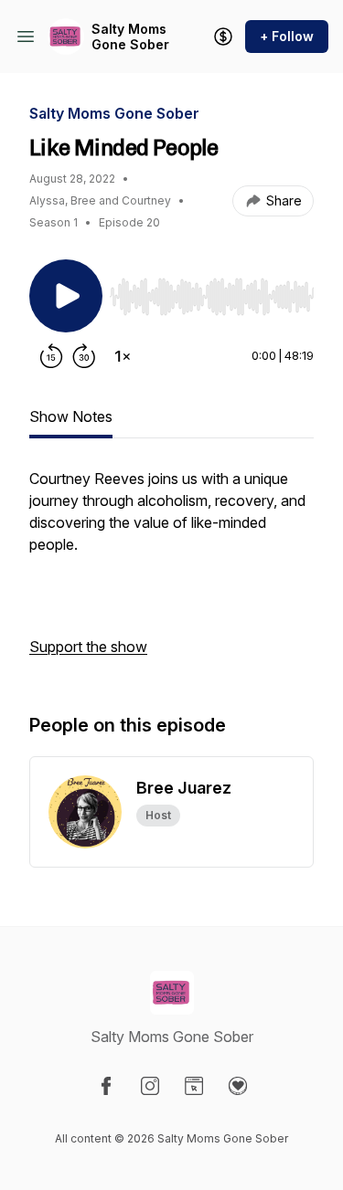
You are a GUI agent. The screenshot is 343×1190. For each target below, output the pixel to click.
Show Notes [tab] (71, 416)
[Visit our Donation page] (238, 1086)
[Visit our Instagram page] (150, 1086)
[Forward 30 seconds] (84, 356)
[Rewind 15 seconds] (51, 356)
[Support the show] (223, 36)
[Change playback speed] (122, 356)
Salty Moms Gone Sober (130, 37)
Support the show (88, 646)
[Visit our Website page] (194, 1086)
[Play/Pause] (65, 295)
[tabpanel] (171, 572)
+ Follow (287, 36)
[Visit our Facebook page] (106, 1086)
